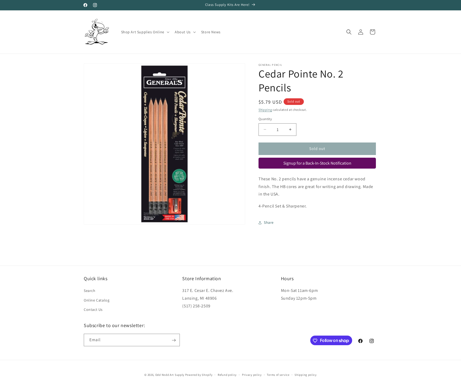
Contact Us (93, 309)
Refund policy (227, 374)
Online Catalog (96, 300)
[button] (145, 32)
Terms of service (278, 374)
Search (90, 290)
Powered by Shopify (199, 375)
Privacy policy (252, 374)
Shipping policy (306, 374)
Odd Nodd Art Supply (169, 375)
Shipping (265, 110)
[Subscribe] (174, 340)
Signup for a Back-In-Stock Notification (317, 163)
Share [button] (269, 222)
